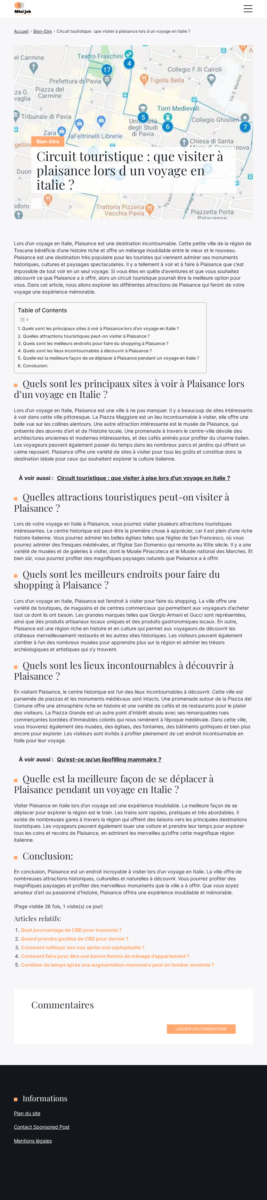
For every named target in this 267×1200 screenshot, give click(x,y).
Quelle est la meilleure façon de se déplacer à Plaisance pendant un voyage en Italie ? (111, 358)
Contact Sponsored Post (42, 1127)
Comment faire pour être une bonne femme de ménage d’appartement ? (105, 956)
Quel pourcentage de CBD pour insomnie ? (71, 930)
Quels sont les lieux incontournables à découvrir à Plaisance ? (87, 350)
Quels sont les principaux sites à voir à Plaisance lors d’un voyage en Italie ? (100, 328)
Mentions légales (33, 1141)
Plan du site (27, 1113)
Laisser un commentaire (201, 1028)
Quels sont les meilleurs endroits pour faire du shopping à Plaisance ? (96, 343)
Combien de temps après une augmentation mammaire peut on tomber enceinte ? (117, 965)
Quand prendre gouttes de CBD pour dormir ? (75, 939)
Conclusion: (35, 365)
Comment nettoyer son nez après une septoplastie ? (83, 947)
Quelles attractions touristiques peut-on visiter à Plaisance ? (86, 336)
